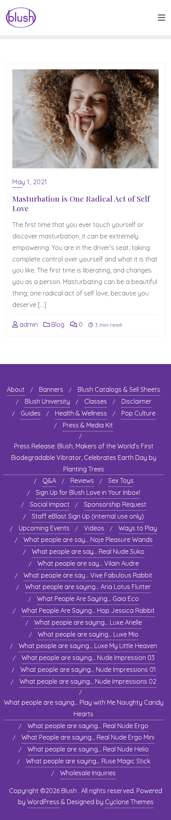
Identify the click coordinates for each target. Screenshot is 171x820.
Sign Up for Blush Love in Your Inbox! (88, 492)
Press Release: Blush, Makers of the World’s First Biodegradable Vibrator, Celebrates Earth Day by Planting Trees (83, 457)
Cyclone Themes (129, 802)
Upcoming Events (44, 528)
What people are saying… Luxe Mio (88, 634)
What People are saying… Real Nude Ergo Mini (87, 737)
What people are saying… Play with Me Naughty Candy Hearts (83, 708)
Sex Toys (121, 480)
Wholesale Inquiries (88, 773)
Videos (94, 528)
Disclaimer (136, 401)
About (16, 389)
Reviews (82, 480)
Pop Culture (138, 413)
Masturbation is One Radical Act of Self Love (81, 203)
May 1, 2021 (29, 182)
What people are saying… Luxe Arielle (88, 622)
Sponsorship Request (115, 504)
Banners (51, 389)
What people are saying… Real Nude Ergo (87, 726)
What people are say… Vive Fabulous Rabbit (87, 575)
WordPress (43, 802)
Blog (57, 324)
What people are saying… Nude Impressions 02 (87, 681)
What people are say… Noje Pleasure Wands (88, 539)
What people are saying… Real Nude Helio (88, 749)
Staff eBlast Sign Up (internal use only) (88, 516)
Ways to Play (138, 528)
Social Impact (50, 504)
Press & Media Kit (88, 425)
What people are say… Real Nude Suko (88, 551)
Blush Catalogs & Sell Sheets (119, 389)
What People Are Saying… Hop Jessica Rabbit (88, 610)
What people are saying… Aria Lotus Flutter (88, 587)
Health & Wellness (81, 413)
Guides (31, 413)
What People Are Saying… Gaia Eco (88, 599)
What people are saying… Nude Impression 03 (88, 658)
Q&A (49, 480)
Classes (95, 401)
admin (28, 324)
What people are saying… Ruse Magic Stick (88, 761)
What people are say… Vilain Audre (88, 563)
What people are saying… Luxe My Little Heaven (88, 646)
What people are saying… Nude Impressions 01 (88, 669)
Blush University (47, 401)
